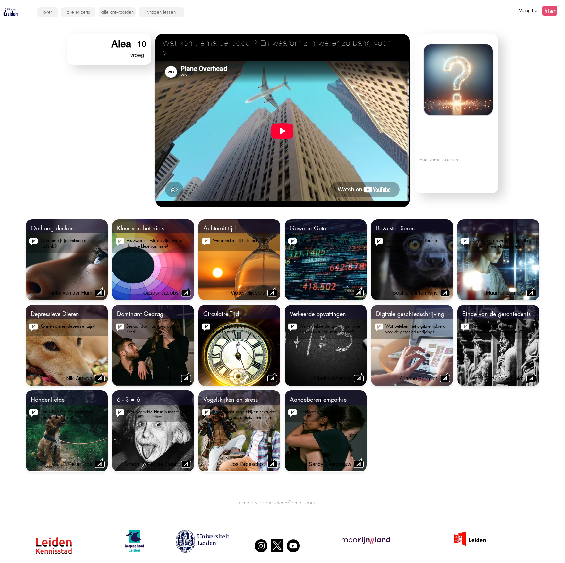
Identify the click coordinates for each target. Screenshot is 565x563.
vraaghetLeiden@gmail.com (285, 502)
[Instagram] (261, 545)
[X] (277, 545)
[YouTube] (293, 545)
